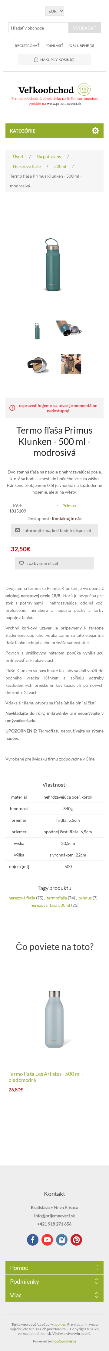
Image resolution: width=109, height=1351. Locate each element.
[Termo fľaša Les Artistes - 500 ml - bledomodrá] (54, 1015)
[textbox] (38, 27)
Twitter (62, 1240)
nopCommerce (64, 1341)
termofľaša (57, 897)
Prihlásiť (54, 45)
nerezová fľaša (21, 897)
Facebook (32, 1240)
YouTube (47, 1240)
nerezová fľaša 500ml (50, 905)
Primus (69, 505)
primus (85, 897)
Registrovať (27, 45)
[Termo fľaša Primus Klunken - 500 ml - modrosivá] (38, 330)
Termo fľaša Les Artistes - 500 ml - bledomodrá (45, 1077)
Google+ (76, 1240)
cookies (60, 1324)
